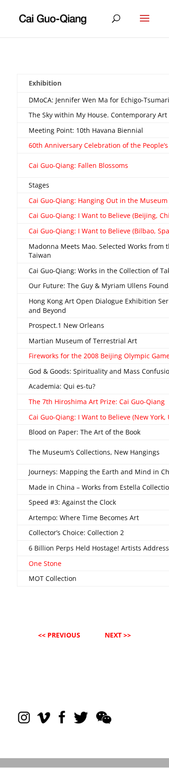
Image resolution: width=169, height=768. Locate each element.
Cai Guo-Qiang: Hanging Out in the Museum (98, 200)
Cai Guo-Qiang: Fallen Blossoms (78, 165)
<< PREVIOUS (59, 634)
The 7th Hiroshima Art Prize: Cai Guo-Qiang (97, 401)
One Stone (45, 563)
